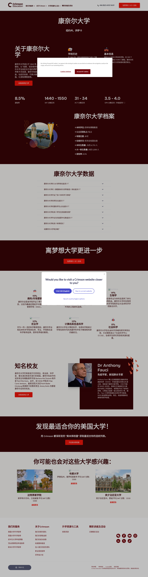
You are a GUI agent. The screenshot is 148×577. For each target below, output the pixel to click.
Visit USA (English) (62, 291)
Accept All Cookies (82, 71)
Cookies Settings (65, 71)
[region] (74, 67)
